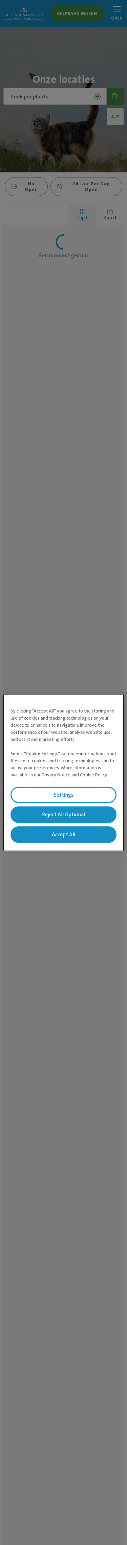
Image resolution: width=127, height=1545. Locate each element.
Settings (63, 794)
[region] (63, 772)
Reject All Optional (63, 814)
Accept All (63, 834)
